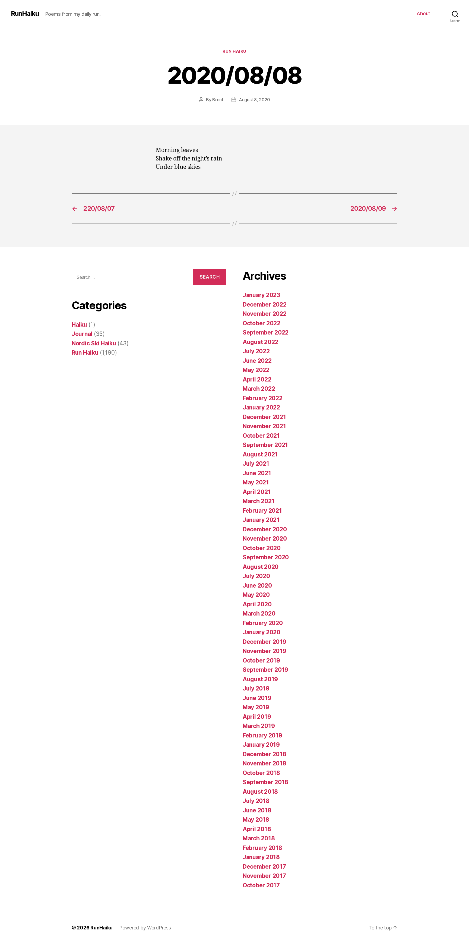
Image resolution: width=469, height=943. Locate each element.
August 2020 (260, 566)
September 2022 (266, 332)
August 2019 (260, 679)
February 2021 (262, 510)
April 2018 (257, 829)
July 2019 (256, 688)
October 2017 (261, 885)
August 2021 (260, 454)
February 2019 (262, 735)
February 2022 (263, 398)
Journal (82, 333)
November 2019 (264, 651)
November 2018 (264, 763)
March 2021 (258, 501)
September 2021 (265, 444)
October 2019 (261, 660)
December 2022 (265, 304)
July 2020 (256, 576)
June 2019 (257, 698)
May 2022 (256, 370)
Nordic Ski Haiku (94, 343)
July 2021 (256, 463)
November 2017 (264, 875)
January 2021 (261, 519)
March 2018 (259, 838)
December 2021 (264, 417)
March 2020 (259, 613)
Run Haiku (234, 51)
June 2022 (257, 360)
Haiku (79, 324)
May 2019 (256, 707)
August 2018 (260, 791)
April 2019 (257, 716)
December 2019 (264, 641)
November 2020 (265, 538)
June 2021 (257, 473)
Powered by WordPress (145, 928)
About (423, 13)
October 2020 (262, 548)
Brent (217, 99)
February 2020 (263, 623)
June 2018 (257, 810)
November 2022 (265, 313)
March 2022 (259, 388)
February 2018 (262, 847)
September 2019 (265, 669)
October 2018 (261, 772)
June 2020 (257, 585)
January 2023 (261, 295)
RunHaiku (25, 13)
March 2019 (259, 726)
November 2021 (264, 426)
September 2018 (265, 782)
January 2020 (261, 632)
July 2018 (256, 800)
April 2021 (257, 491)
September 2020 (266, 557)
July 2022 (256, 351)
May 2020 (256, 594)
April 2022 (257, 379)
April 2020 (257, 604)
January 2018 (261, 857)
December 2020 (265, 529)
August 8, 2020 (254, 99)
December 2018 (264, 754)
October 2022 (261, 323)
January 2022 (261, 407)
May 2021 (256, 482)
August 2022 (260, 342)
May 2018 (256, 819)
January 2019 (261, 744)
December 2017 (264, 866)
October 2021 (261, 435)
